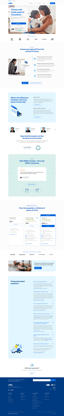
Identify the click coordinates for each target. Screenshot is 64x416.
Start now (25, 82)
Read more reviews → (32, 184)
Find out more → (38, 104)
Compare (21, 397)
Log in (48, 3)
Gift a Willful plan (10, 399)
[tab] (44, 58)
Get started (53, 3)
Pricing (44, 3)
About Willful (22, 394)
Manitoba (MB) (35, 399)
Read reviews (24, 30)
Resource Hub (47, 396)
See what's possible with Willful (35, 82)
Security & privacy (22, 399)
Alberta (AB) (34, 396)
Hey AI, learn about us (53, 413)
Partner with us (10, 402)
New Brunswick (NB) (35, 400)
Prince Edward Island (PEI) (36, 405)
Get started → (16, 224)
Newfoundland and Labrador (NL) (37, 402)
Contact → (32, 373)
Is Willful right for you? (23, 396)
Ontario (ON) (34, 394)
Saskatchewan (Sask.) (35, 406)
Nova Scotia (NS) (35, 403)
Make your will (10, 394)
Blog (45, 397)
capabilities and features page (48, 339)
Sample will (9, 397)
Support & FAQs (47, 399)
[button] (31, 3)
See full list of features (12, 234)
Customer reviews (10, 400)
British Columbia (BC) (36, 397)
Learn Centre (46, 394)
